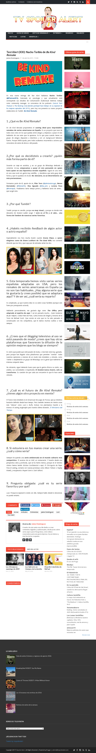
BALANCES (80, 33)
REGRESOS (69, 33)
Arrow (16, 512)
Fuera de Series (73, 549)
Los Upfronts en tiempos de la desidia (33, 568)
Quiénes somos (11, 2)
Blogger (48, 750)
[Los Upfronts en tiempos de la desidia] (34, 559)
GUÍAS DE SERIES (23, 33)
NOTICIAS (13, 37)
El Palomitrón (72, 573)
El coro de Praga (72, 561)
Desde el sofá (72, 559)
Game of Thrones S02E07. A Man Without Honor (33, 680)
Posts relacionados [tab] (16, 549)
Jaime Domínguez (13, 58)
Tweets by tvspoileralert (14, 741)
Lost (57, 512)
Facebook (26, 505)
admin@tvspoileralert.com (60, 750)
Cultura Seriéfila (73, 595)
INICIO (10, 33)
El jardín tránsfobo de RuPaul (53, 568)
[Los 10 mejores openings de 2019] (15, 559)
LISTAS (23, 37)
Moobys (70, 565)
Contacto (21, 2)
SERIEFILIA (33, 37)
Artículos (24, 512)
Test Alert (10, 515)
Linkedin (26, 509)
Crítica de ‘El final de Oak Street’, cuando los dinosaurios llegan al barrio (77, 589)
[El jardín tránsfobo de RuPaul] (54, 559)
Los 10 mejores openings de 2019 (12, 568)
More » (86, 398)
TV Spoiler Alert (20, 750)
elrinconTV (71, 628)
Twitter (36, 505)
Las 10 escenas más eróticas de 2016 (29, 693)
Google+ (58, 505)
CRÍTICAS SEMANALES (40, 33)
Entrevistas (34, 512)
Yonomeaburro (73, 608)
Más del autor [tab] (32, 549)
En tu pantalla (72, 585)
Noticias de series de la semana (77, 406)
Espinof (70, 530)
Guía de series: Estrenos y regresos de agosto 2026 (33, 656)
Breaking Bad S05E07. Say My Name (28, 668)
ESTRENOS (57, 33)
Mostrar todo (86, 635)
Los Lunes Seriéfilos (75, 615)
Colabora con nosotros (34, 2)
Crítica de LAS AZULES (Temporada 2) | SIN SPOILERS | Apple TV (77, 554)
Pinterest (47, 505)
